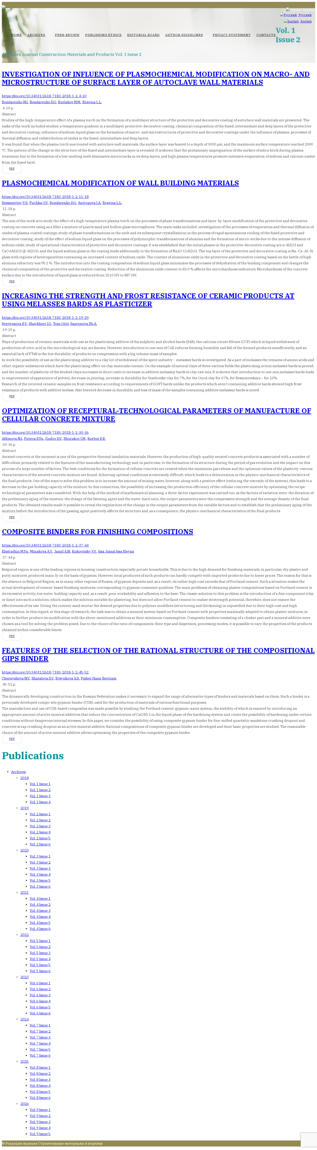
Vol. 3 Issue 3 (40, 868)
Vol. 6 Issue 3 (40, 995)
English (306, 21)
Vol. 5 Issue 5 (40, 965)
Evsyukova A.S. (67, 678)
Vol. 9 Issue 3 (40, 1122)
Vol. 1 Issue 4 (40, 802)
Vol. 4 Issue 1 (40, 898)
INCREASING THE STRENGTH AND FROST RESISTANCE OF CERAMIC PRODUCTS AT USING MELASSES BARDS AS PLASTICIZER (148, 299)
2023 (24, 977)
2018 (24, 778)
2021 (24, 892)
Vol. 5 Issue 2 (40, 947)
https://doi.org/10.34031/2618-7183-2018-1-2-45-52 (45, 672)
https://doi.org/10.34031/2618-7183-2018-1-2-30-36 (45, 432)
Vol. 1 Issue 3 (40, 796)
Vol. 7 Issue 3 (40, 1037)
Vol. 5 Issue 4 (40, 959)
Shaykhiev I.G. (40, 323)
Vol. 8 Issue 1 (40, 1067)
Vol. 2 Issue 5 (40, 838)
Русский (305, 15)
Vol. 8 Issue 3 (40, 1079)
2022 (24, 935)
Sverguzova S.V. (14, 323)
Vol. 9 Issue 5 (40, 1134)
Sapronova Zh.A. (83, 323)
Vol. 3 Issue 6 (40, 886)
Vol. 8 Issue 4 (40, 1085)
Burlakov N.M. (69, 102)
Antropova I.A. (89, 203)
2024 (24, 1019)
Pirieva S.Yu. (34, 438)
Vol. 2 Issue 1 (40, 814)
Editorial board (143, 35)
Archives (36, 35)
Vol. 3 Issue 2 (40, 862)
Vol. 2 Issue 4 (40, 832)
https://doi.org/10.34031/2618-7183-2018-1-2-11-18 (45, 196)
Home (16, 35)
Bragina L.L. (92, 102)
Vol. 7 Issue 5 (40, 1049)
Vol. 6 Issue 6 (40, 1013)
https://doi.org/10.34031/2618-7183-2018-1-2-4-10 (44, 96)
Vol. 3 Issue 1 (40, 856)
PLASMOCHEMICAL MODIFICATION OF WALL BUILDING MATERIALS (120, 182)
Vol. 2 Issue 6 (40, 844)
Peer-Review (67, 35)
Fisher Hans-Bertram (98, 678)
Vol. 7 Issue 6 (40, 1055)
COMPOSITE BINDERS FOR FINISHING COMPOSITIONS (97, 531)
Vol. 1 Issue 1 (40, 784)
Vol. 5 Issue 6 (40, 971)
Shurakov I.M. (75, 438)
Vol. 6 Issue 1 (40, 983)
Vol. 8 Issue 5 (40, 1091)
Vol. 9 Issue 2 (40, 1116)
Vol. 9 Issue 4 (40, 1128)
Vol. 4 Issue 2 (40, 904)
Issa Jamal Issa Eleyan (116, 551)
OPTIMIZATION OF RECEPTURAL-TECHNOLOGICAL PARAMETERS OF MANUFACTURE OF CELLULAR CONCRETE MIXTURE (156, 414)
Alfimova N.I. (12, 438)
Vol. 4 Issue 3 (40, 910)
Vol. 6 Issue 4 (40, 1001)
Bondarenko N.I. (15, 102)
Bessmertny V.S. (15, 203)
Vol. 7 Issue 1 (40, 1025)
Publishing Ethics (103, 35)
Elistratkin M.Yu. (15, 551)
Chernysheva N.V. (16, 678)
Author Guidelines (184, 35)
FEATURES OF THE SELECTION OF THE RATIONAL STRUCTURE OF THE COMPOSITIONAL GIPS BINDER (158, 654)
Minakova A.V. (41, 551)
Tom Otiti (61, 323)
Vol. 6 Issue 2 (40, 989)
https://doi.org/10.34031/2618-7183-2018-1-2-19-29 (45, 317)
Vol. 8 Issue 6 (40, 1097)
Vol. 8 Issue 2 (40, 1073)
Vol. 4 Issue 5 (40, 922)
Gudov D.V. (53, 438)
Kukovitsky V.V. (84, 551)
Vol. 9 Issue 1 (40, 1110)
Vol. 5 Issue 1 (40, 941)
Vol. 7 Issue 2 (40, 1031)
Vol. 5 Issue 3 (40, 953)
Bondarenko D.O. (43, 102)
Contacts (266, 35)
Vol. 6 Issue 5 (40, 1007)
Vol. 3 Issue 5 (40, 880)
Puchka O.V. (38, 203)
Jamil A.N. (62, 551)
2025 (24, 1061)
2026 (24, 1103)
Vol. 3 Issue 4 (40, 874)
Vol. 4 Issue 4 (40, 916)
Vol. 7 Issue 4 (40, 1043)
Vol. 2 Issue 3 (40, 826)
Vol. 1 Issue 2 (40, 790)
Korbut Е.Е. (96, 438)
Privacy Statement (232, 35)
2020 (24, 850)
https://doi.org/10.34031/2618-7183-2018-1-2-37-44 (45, 545)
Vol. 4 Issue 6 (40, 928)
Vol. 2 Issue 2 (40, 820)
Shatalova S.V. (43, 678)
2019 (24, 808)
